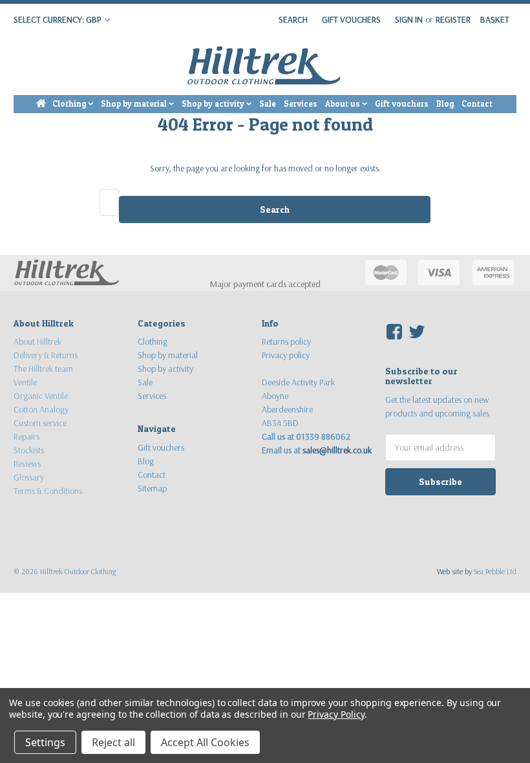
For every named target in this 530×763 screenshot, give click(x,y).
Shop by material (135, 104)
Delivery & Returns (46, 355)
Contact (477, 104)
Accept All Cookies (205, 742)
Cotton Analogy (41, 409)
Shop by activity (214, 104)
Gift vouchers (402, 104)
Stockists (29, 450)
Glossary (29, 477)
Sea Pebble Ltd (495, 571)
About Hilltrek (37, 341)
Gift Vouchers (351, 19)
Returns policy (286, 341)
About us (343, 104)
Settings (45, 742)
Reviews (27, 463)
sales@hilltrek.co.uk (337, 450)
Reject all (113, 742)
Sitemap (152, 488)
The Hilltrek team (43, 368)
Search (293, 19)
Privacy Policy (336, 714)
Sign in (409, 19)
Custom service (40, 423)
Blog (445, 104)
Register (453, 19)
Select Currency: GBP (58, 19)
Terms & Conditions (48, 491)
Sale (267, 104)
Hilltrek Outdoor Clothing (78, 571)
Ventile (25, 382)
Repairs (26, 436)
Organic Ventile (41, 396)
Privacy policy (286, 355)
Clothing (70, 104)
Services (300, 104)
